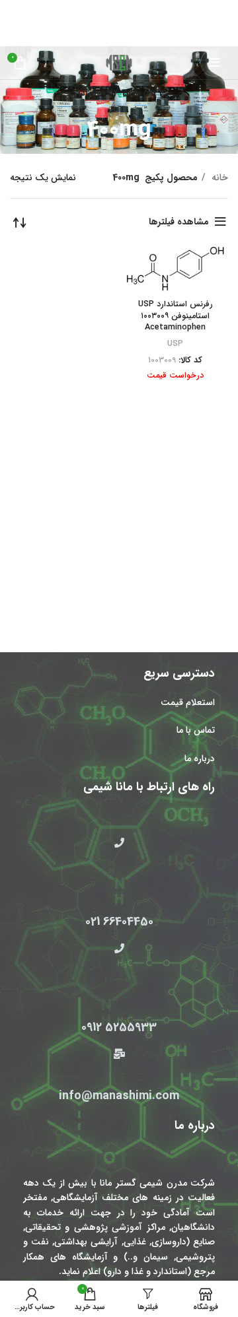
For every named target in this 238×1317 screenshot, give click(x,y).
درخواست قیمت (175, 375)
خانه (218, 177)
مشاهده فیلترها (179, 222)
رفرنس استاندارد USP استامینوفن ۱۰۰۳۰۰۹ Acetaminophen (175, 316)
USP (175, 344)
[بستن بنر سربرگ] (16, 10)
